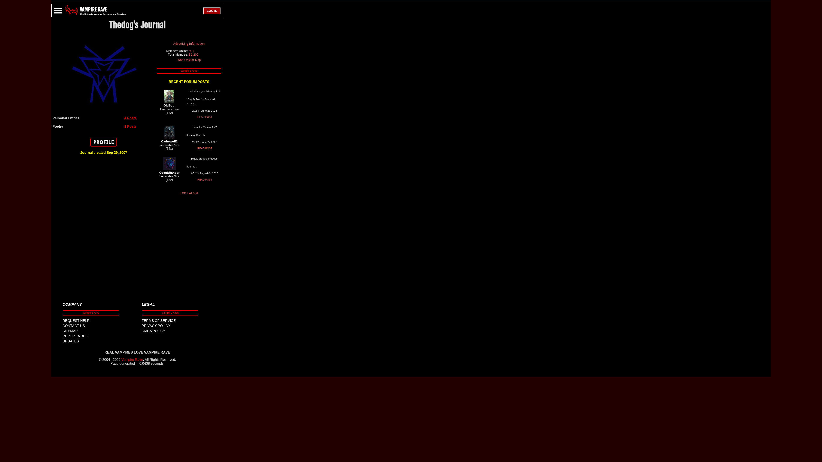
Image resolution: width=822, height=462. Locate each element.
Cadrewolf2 (169, 141)
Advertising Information (189, 43)
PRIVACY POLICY (156, 326)
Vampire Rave (132, 359)
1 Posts (130, 126)
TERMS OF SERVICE (159, 321)
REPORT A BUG (75, 336)
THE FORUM (189, 192)
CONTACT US (74, 326)
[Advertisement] (103, 226)
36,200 (193, 54)
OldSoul (169, 105)
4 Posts (130, 118)
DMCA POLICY (153, 331)
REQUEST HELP (76, 321)
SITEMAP (70, 331)
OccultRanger (169, 172)
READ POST (204, 117)
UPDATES (71, 341)
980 (191, 51)
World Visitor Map (189, 60)
